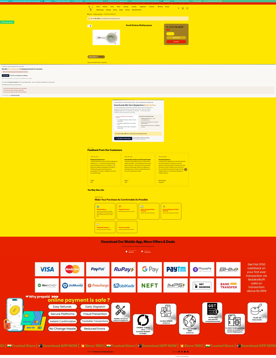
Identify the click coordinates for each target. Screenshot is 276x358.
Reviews (101, 57)
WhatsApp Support (107, 351)
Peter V (126, 180)
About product (93, 57)
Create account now (101, 1)
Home (90, 14)
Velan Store (178, 356)
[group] (90, 26)
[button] (178, 8)
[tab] (93, 57)
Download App (25, 1)
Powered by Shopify (184, 356)
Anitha (92, 180)
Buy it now (176, 41)
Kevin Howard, (162, 180)
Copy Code (5, 75)
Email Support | (97, 351)
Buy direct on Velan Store (124, 138)
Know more (15, 1)
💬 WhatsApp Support (7, 22)
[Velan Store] (91, 8)
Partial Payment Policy (15, 95)
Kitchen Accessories (97, 14)
